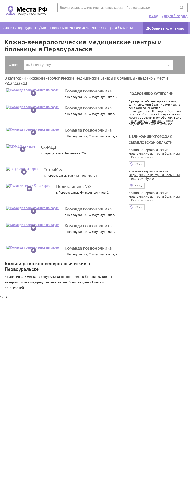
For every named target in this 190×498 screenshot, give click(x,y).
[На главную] (26, 19)
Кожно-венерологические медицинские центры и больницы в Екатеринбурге (154, 153)
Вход (153, 16)
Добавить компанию (165, 28)
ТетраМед (53, 169)
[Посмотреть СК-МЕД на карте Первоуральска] (20, 146)
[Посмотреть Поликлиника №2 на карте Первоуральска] (28, 186)
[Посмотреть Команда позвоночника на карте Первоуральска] (32, 90)
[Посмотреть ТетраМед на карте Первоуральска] (22, 169)
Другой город (175, 16)
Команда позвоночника (88, 91)
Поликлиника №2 (74, 186)
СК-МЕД (48, 147)
